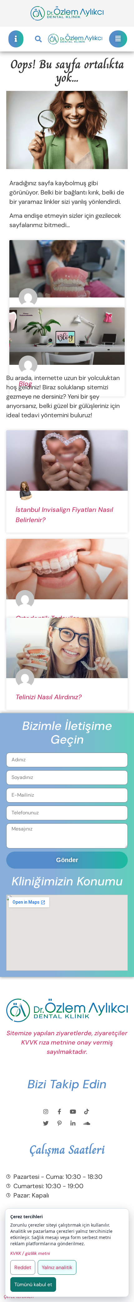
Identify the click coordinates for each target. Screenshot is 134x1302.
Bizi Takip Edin (67, 1084)
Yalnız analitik (57, 1267)
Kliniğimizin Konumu (67, 881)
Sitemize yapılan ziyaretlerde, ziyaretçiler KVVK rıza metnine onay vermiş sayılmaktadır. (67, 1042)
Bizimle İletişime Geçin (67, 732)
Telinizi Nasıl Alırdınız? (49, 697)
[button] (38, 39)
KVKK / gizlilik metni (30, 1253)
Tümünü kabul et (33, 1284)
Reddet (22, 1267)
